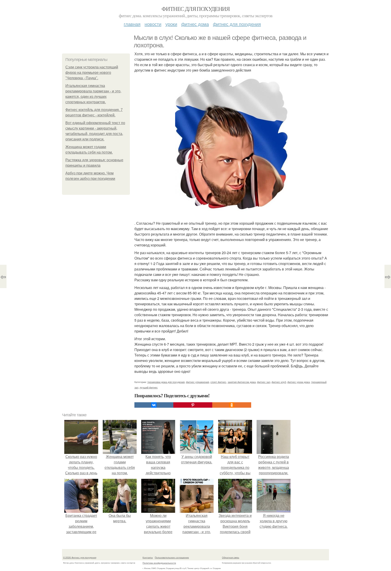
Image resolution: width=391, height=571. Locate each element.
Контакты (148, 557)
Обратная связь (230, 557)
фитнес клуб (279, 382)
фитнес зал (263, 382)
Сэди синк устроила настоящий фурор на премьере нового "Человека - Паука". (91, 72)
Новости (153, 24)
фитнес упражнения (197, 382)
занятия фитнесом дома (242, 382)
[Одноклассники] (231, 405)
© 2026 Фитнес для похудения (79, 557)
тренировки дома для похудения (166, 382)
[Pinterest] (192, 405)
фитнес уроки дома (298, 382)
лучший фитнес (149, 387)
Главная (132, 24)
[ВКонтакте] (153, 405)
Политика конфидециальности (159, 562)
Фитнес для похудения (195, 8)
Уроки (171, 24)
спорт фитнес (218, 382)
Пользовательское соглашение (172, 557)
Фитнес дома (195, 24)
